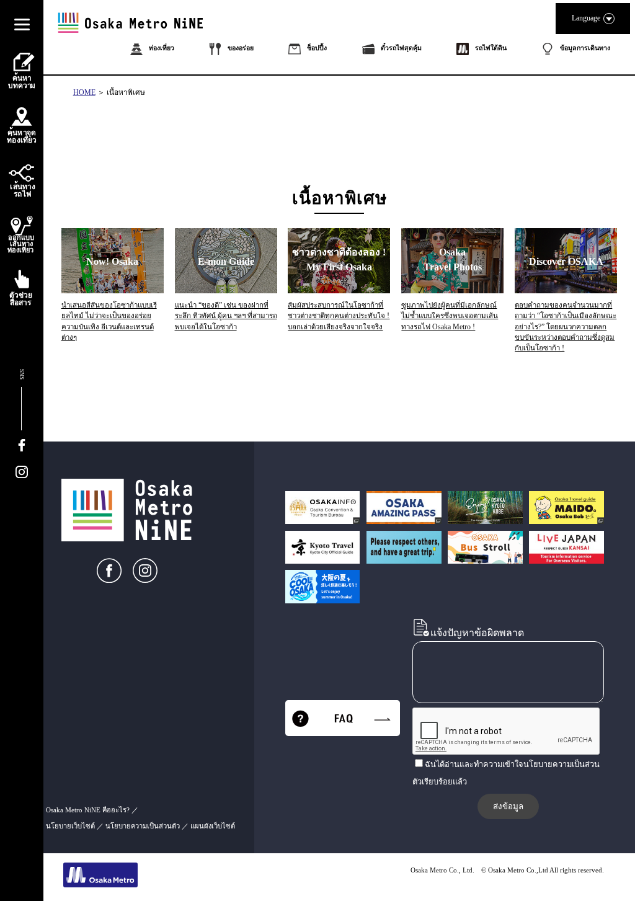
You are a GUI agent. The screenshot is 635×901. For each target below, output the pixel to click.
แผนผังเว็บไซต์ (212, 826)
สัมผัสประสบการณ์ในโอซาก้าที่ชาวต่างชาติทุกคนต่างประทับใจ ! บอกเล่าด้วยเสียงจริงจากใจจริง (338, 316)
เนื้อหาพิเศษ (126, 92)
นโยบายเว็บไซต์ (70, 826)
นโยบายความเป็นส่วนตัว (142, 826)
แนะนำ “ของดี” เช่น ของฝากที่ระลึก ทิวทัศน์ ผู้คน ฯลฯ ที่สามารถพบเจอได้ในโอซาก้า (226, 316)
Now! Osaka (112, 261)
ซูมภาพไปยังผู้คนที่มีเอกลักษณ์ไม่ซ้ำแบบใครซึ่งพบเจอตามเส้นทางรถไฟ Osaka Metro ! (449, 316)
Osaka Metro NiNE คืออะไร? (88, 810)
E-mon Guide (226, 261)
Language (586, 18)
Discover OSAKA (566, 261)
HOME (84, 92)
